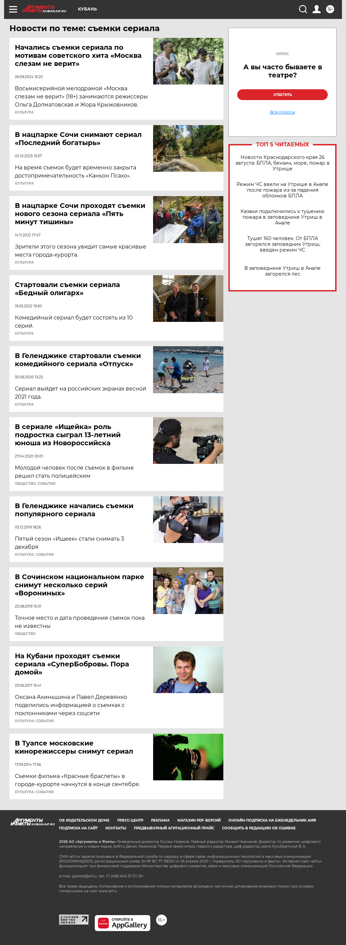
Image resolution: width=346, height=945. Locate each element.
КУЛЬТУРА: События (34, 555)
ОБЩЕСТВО (25, 634)
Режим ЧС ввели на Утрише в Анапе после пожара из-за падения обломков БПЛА (282, 190)
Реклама (160, 820)
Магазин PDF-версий (199, 820)
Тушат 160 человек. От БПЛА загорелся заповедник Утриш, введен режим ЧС (282, 244)
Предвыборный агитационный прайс (174, 828)
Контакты (115, 828)
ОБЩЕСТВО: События (35, 484)
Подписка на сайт (78, 828)
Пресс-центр (130, 820)
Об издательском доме (84, 820)
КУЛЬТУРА (24, 112)
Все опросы (282, 112)
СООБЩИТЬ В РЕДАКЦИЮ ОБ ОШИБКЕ (259, 828)
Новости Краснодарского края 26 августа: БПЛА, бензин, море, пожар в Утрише (283, 163)
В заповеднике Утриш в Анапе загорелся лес (282, 271)
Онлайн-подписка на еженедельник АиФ (272, 820)
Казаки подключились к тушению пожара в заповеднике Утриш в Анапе (282, 217)
